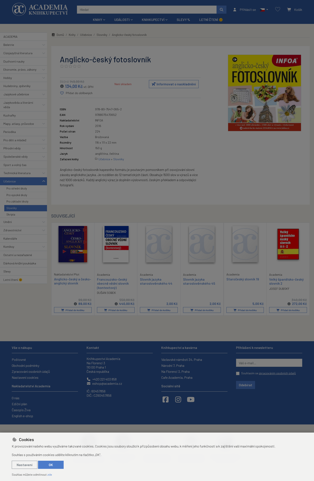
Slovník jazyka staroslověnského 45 (199, 281)
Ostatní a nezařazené (17, 255)
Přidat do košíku (74, 310)
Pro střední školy (16, 188)
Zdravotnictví (12, 230)
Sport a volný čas (14, 165)
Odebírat (245, 385)
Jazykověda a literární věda (18, 105)
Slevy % (183, 19)
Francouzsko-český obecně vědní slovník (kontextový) (113, 283)
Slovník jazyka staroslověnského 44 (156, 281)
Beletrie (8, 45)
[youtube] (190, 399)
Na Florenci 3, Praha (175, 371)
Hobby (7, 78)
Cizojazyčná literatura (17, 53)
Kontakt (93, 347)
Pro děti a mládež (14, 140)
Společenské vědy (15, 156)
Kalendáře (10, 238)
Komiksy (8, 246)
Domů (60, 34)
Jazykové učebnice (16, 94)
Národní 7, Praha (172, 365)
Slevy (7, 271)
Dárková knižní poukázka (19, 263)
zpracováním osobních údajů (277, 373)
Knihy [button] (97, 19)
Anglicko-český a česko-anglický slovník (72, 281)
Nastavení (24, 465)
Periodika (9, 132)
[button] (264, 9)
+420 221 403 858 (104, 379)
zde (49, 474)
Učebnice (9, 181)
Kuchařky (9, 115)
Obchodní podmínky (25, 365)
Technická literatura (17, 173)
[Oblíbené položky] (277, 9)
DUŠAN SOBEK (106, 292)
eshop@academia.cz (107, 383)
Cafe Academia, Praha (176, 377)
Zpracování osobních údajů (31, 371)
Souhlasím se (268, 373)
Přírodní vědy (12, 148)
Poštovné (19, 359)
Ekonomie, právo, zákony (20, 69)
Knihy (72, 34)
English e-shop (22, 416)
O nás (15, 398)
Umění (7, 222)
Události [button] (122, 19)
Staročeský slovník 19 (242, 279)
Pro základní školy (17, 201)
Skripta (10, 214)
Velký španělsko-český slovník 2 (286, 281)
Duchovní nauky (14, 61)
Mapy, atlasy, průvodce (18, 123)
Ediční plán (19, 404)
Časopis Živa (21, 410)
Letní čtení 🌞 (211, 19)
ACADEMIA (10, 36)
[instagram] (178, 399)
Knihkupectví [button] (153, 19)
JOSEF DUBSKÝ (279, 288)
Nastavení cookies (25, 377)
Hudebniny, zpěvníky (17, 86)
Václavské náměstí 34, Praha (181, 359)
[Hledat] (221, 10)
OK (51, 465)
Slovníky (11, 208)
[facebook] (165, 399)
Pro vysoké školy (16, 195)
